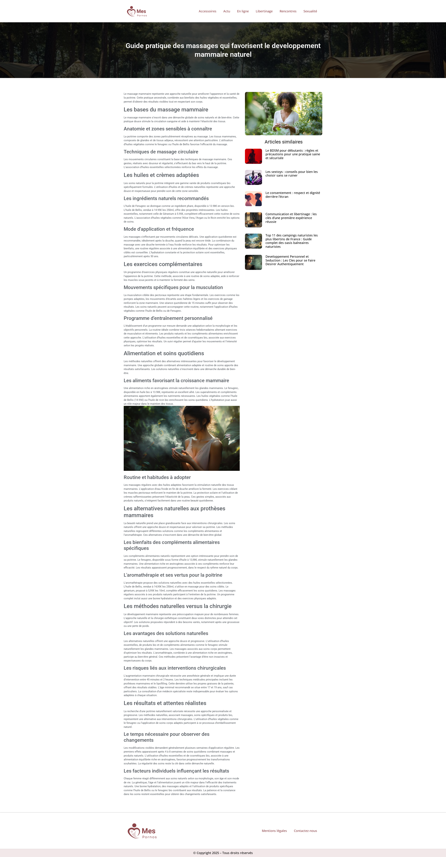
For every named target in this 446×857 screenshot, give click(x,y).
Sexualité (310, 11)
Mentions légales (274, 831)
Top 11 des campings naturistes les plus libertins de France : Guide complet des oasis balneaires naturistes (292, 241)
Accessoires (207, 11)
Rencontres (288, 11)
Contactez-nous (305, 831)
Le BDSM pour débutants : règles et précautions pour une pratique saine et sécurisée (293, 154)
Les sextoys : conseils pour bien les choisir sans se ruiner (292, 174)
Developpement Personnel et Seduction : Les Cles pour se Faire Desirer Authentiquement (290, 260)
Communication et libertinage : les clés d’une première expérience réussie (291, 218)
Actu (226, 11)
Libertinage (264, 11)
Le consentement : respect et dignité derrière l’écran (293, 195)
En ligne (243, 11)
